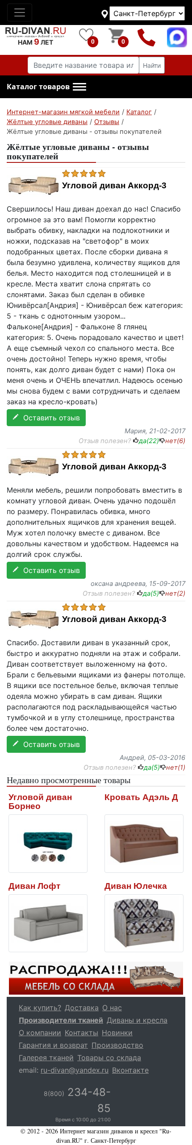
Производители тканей (61, 1020)
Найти (152, 65)
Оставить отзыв (49, 417)
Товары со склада (109, 1057)
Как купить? (40, 1007)
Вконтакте (130, 1070)
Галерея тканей (46, 1057)
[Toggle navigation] (19, 12)
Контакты (81, 1032)
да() (149, 441)
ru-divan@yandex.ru (75, 1070)
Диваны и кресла (137, 1020)
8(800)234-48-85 (147, 37)
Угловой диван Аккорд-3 (114, 185)
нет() (175, 441)
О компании (40, 1032)
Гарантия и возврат (53, 1045)
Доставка (82, 1007)
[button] (46, 87)
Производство (117, 1045)
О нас (112, 1007)
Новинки (117, 1032)
